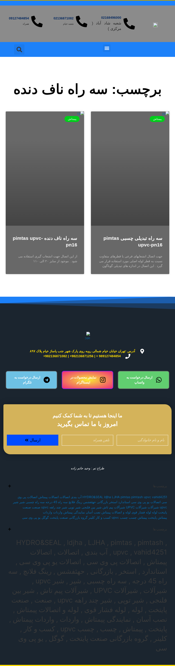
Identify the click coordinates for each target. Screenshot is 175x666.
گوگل (45, 517)
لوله (154, 512)
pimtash (137, 497)
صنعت (36, 507)
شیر (22, 502)
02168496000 (111, 17)
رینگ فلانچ (75, 502)
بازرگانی (102, 502)
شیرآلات (153, 507)
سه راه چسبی (35, 502)
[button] (107, 48)
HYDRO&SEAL (92, 497)
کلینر (91, 517)
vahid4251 (159, 497)
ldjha (107, 497)
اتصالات (65, 497)
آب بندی (76, 497)
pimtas (125, 497)
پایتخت (152, 517)
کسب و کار (103, 517)
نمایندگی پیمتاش (74, 512)
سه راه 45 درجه (57, 502)
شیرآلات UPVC (136, 507)
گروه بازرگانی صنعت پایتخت (69, 517)
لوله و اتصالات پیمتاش (116, 512)
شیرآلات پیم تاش (114, 507)
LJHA (116, 497)
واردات (57, 512)
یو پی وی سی (31, 517)
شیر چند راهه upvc (54, 507)
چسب (133, 517)
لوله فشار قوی (141, 512)
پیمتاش (142, 517)
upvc (147, 497)
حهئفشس (89, 502)
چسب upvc (120, 517)
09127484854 (19, 18)
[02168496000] (129, 23)
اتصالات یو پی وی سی (146, 502)
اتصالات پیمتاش (48, 497)
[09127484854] (37, 21)
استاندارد (124, 502)
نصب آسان (93, 512)
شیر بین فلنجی (92, 507)
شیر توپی (74, 507)
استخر (113, 502)
